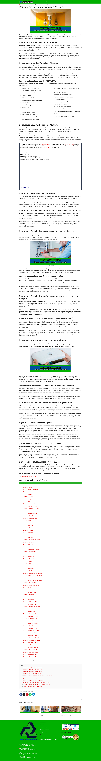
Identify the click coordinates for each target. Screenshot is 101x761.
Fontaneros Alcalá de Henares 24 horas (28, 699)
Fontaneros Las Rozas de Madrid (31, 570)
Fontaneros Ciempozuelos (30, 513)
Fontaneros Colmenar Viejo (30, 518)
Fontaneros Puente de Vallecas (31, 635)
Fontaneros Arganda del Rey (30, 504)
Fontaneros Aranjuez (28, 501)
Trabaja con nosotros (77, 1)
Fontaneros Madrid (28, 487)
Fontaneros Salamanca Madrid (31, 614)
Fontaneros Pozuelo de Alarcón (31, 566)
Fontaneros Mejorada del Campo (31, 549)
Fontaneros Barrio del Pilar (30, 657)
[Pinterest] (27, 694)
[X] (24, 694)
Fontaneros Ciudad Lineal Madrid (31, 640)
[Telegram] (33, 694)
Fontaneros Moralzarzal (29, 551)
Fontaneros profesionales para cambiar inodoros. (34, 680)
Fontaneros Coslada (28, 520)
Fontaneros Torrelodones (29, 587)
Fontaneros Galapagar (29, 530)
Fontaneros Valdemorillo (29, 592)
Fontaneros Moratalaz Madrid (31, 637)
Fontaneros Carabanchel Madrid (31, 630)
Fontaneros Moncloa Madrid (30, 625)
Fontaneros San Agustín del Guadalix (32, 573)
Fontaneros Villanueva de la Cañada (32, 602)
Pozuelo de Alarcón (47, 147)
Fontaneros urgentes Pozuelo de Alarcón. (32, 669)
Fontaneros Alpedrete (28, 499)
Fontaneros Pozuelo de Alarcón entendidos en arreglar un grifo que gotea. (40, 678)
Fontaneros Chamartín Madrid (31, 616)
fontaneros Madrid (69, 144)
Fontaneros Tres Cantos (29, 590)
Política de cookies (44, 727)
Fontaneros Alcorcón (28, 494)
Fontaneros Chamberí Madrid (30, 621)
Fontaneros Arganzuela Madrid (31, 609)
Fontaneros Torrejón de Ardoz (31, 585)
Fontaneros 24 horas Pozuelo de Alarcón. (32, 671)
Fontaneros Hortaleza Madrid (30, 642)
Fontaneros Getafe (28, 532)
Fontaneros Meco (27, 547)
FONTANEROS (24, 483)
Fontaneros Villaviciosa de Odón (31, 606)
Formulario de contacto (44, 737)
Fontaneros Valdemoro (29, 594)
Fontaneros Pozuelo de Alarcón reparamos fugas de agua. (37, 684)
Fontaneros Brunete (28, 511)
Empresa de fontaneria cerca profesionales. (33, 686)
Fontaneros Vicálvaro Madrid (30, 649)
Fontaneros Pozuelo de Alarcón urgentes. (32, 667)
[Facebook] (20, 694)
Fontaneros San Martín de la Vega (31, 578)
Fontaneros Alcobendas (29, 492)
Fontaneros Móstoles (28, 554)
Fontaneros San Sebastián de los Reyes (33, 580)
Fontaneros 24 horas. (25, 187)
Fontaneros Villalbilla (28, 599)
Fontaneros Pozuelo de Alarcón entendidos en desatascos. (36, 677)
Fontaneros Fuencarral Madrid (31, 623)
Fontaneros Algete (28, 496)
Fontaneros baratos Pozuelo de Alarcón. (32, 673)
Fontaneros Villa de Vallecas (30, 647)
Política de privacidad (44, 729)
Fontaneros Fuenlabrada (29, 527)
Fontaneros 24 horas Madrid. (29, 476)
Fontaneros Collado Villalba (30, 515)
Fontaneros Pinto (27, 563)
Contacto (68, 1)
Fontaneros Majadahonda (29, 544)
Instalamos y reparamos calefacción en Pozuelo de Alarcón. (36, 682)
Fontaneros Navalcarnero (29, 556)
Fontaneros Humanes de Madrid (31, 539)
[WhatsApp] (30, 694)
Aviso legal (42, 724)
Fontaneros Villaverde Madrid (31, 645)
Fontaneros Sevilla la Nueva (30, 582)
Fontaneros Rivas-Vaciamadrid (31, 568)
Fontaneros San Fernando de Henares (32, 575)
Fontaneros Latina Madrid (30, 628)
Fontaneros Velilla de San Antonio (32, 597)
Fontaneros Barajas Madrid (30, 654)
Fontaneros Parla (27, 561)
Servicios (48, 1)
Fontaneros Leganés (28, 542)
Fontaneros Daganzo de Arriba (31, 523)
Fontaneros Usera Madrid (29, 633)
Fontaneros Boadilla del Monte (31, 508)
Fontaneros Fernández (58, 1)
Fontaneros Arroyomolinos (30, 506)
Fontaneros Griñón (28, 535)
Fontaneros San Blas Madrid (30, 652)
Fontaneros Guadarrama (29, 537)
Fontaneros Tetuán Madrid (30, 618)
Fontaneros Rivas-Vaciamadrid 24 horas (72, 699)
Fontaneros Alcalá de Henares (30, 489)
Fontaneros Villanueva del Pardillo (32, 604)
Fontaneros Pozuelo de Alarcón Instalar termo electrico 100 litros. (38, 675)
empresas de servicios (45, 144)
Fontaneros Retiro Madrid (29, 611)
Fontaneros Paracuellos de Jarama (32, 559)
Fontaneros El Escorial (29, 525)
